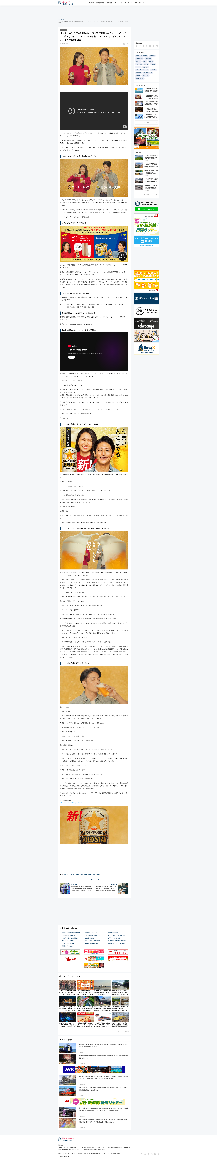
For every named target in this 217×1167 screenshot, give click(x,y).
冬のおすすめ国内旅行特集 (91, 943)
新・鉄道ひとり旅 (148, 72)
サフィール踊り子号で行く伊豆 (92, 940)
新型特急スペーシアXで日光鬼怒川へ (117, 943)
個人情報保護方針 (95, 1153)
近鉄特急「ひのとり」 (67, 946)
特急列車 (153, 55)
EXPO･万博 (145, 75)
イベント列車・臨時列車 (142, 55)
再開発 (153, 64)
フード (146, 64)
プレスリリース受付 (115, 1153)
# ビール (98, 874)
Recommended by (121, 1031)
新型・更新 (148, 58)
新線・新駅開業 (140, 78)
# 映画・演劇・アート (81, 874)
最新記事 (91, 2)
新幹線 (138, 75)
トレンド (63, 30)
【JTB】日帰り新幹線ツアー (69, 935)
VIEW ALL (146, 122)
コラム (117, 2)
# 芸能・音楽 (91, 874)
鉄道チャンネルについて (63, 1153)
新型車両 (139, 72)
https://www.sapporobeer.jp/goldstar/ (71, 803)
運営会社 (86, 1153)
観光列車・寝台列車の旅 (114, 938)
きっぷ (151, 61)
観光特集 (109, 2)
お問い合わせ (106, 1153)
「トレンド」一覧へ (94, 879)
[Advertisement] (108, 12)
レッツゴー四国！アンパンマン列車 (116, 935)
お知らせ (73, 1153)
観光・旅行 (145, 67)
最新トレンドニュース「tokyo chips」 (68, 1147)
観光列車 (154, 69)
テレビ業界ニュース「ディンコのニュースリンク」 (92, 1147)
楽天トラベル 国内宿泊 (68, 940)
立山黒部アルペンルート (91, 932)
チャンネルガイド (126, 2)
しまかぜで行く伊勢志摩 (68, 943)
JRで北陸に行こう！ (113, 932)
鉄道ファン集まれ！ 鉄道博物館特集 (71, 932)
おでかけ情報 (100, 2)
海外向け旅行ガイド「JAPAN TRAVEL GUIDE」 (95, 1149)
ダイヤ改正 (139, 64)
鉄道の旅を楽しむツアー (91, 938)
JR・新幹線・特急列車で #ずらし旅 (117, 940)
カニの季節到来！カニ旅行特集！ (70, 938)
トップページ (61, 19)
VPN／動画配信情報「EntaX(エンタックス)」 (69, 1149)
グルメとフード (139, 2)
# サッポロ (72, 874)
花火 (145, 61)
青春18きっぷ (140, 58)
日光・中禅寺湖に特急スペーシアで (94, 935)
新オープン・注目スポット (142, 69)
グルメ (138, 67)
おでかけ (139, 61)
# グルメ (66, 874)
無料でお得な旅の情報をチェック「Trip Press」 (119, 1147)
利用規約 (80, 1153)
